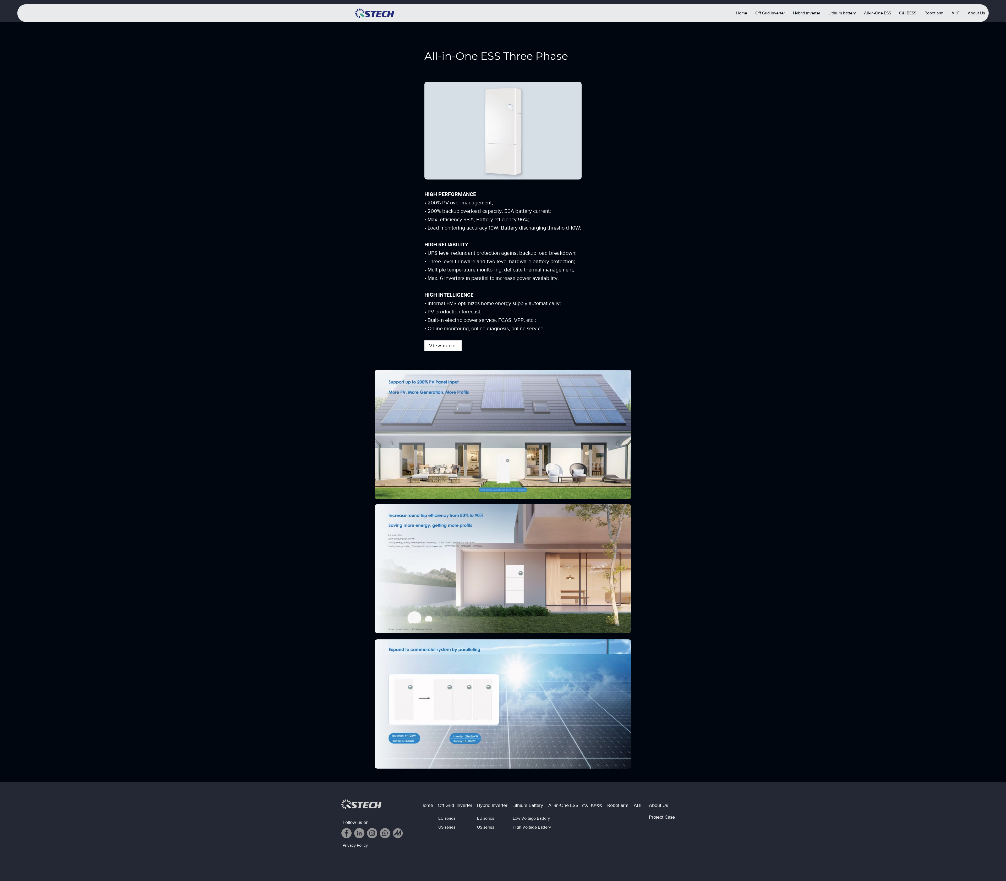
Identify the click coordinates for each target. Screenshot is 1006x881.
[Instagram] (372, 833)
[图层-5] (398, 833)
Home (426, 805)
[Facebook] (346, 833)
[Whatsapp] (385, 833)
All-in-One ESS (563, 805)
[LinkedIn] (359, 833)
